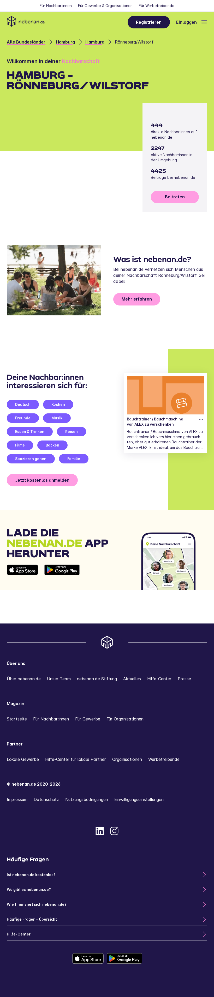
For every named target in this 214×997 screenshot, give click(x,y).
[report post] (201, 420)
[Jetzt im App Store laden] (22, 577)
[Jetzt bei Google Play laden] (62, 577)
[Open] (204, 22)
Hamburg (65, 42)
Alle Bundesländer (26, 42)
